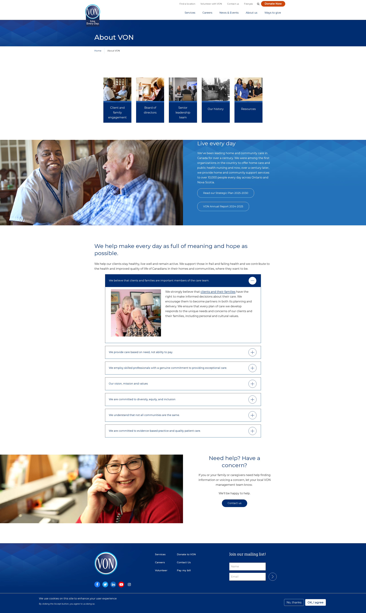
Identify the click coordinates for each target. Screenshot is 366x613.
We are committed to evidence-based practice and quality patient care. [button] (155, 430)
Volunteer (161, 570)
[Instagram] (129, 584)
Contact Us (184, 562)
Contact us (233, 3)
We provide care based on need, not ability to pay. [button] (141, 352)
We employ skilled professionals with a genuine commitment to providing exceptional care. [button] (168, 367)
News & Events (229, 12)
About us (251, 12)
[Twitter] (105, 584)
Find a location (187, 3)
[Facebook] (97, 584)
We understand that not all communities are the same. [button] (144, 415)
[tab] (183, 280)
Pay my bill (184, 570)
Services (190, 12)
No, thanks (294, 602)
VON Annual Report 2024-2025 (223, 206)
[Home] (92, 15)
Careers (207, 12)
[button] (258, 4)
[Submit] (273, 577)
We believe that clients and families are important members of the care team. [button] (159, 280)
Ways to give (272, 12)
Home (97, 50)
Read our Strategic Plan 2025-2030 (225, 193)
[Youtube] (121, 584)
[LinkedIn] (113, 584)
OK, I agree (316, 602)
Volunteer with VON (211, 3)
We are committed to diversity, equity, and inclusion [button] (142, 399)
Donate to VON (186, 554)
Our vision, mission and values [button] (128, 383)
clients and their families (218, 291)
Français (248, 3)
